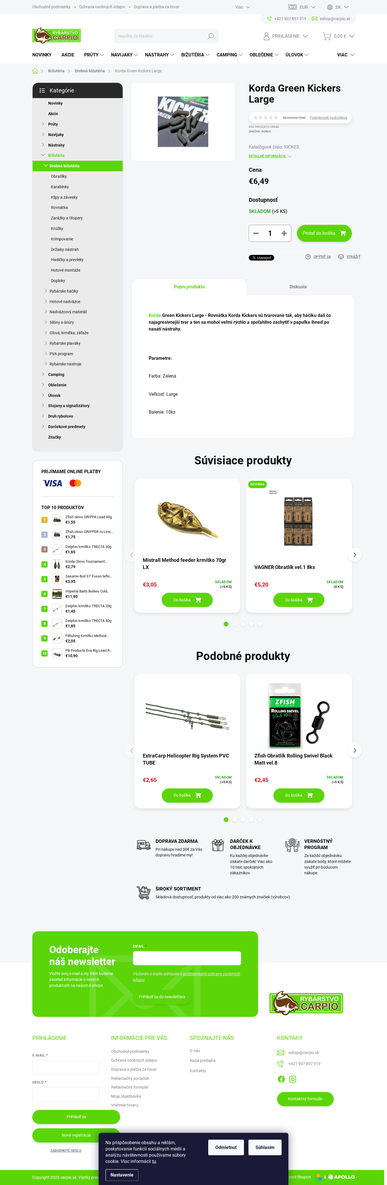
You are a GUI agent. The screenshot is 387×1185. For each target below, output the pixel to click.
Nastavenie (121, 1175)
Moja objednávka (126, 1096)
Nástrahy (56, 145)
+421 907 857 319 (304, 1063)
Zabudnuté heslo (65, 1151)
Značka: (260, 131)
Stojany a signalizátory (69, 405)
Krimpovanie (62, 239)
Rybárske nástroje (65, 364)
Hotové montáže (65, 270)
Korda (155, 315)
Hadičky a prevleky (67, 259)
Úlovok (54, 395)
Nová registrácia (76, 1135)
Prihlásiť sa (76, 1116)
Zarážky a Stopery (67, 218)
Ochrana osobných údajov (102, 7)
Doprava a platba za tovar (156, 7)
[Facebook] (281, 1078)
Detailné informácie (267, 156)
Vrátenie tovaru (124, 1105)
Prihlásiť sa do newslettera (162, 996)
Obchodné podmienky (51, 7)
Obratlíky (59, 176)
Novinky (55, 103)
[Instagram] (292, 1078)
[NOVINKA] (298, 520)
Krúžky (57, 228)
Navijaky (56, 134)
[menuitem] (44, 55)
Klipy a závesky (64, 197)
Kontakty (198, 1070)
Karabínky (60, 187)
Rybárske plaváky (65, 343)
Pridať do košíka (319, 233)
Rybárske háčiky (64, 291)
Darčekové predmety (66, 426)
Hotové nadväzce (65, 301)
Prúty (53, 124)
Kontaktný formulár (305, 1099)
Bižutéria (56, 155)
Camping (56, 374)
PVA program (61, 354)
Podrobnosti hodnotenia (328, 118)
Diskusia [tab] (298, 286)
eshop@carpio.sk (303, 1052)
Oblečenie (57, 385)
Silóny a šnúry (62, 322)
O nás (195, 1050)
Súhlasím (265, 1147)
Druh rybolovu (60, 416)
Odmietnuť (226, 1147)
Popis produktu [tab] (189, 286)
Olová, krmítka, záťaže (69, 333)
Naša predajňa (203, 1060)
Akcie (53, 113)
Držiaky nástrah (65, 249)
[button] (226, 624)
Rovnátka (59, 207)
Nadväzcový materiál (68, 312)
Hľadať (211, 36)
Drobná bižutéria (65, 166)
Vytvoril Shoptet (297, 1177)
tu (154, 1161)
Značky (54, 437)
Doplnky (58, 280)
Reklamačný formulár (130, 1087)
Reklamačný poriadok (130, 1078)
